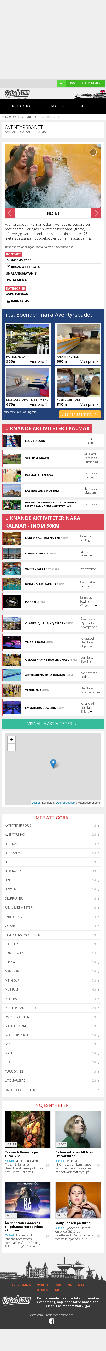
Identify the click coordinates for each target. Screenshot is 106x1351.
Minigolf (12, 980)
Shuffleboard (16, 1026)
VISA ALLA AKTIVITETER (50, 723)
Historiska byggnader (22, 935)
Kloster (11, 944)
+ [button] (11, 740)
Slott (9, 1053)
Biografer (13, 871)
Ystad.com (9, 117)
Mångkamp (13, 971)
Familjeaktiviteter (19, 907)
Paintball (12, 999)
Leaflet (36, 802)
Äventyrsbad (15, 834)
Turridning (14, 1071)
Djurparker (14, 898)
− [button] (11, 747)
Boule (10, 880)
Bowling (11, 889)
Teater (10, 1062)
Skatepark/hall (17, 1035)
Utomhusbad (15, 1080)
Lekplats (11, 962)
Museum (11, 989)
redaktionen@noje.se (60, 1315)
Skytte (10, 1044)
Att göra (21, 106)
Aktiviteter (28, 117)
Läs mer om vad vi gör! (73, 1306)
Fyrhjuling (13, 917)
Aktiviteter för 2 (18, 825)
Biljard (10, 862)
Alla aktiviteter (22, 1090)
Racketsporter (17, 1017)
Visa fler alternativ (77, 414)
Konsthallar (15, 953)
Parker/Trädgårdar (20, 1008)
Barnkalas (13, 853)
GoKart (11, 926)
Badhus (11, 844)
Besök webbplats (25, 267)
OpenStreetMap (65, 802)
